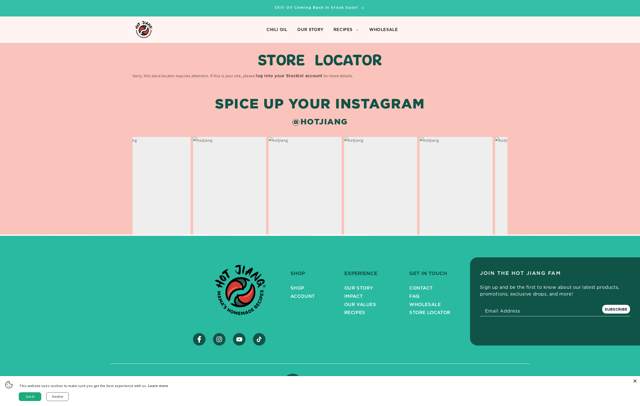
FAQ (414, 296)
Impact (353, 296)
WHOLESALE (383, 30)
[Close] (635, 381)
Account (302, 296)
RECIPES (343, 29)
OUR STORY (310, 30)
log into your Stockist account (289, 75)
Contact (421, 287)
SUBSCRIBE (616, 309)
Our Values (360, 304)
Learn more (158, 386)
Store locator (429, 312)
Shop (297, 287)
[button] (357, 30)
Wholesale (425, 304)
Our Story (358, 287)
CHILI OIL (276, 30)
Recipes (354, 312)
